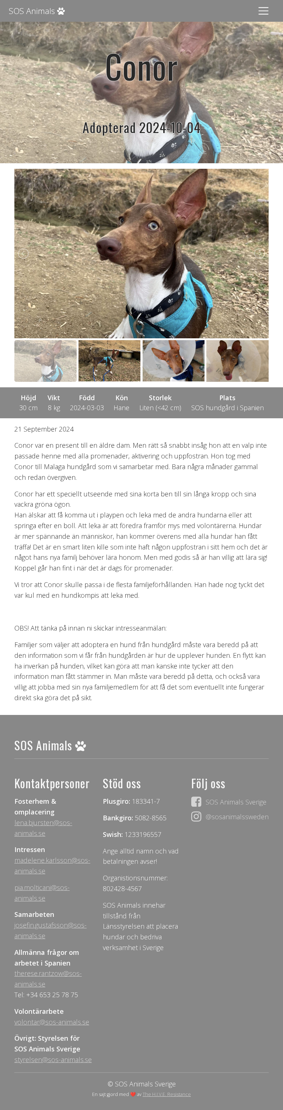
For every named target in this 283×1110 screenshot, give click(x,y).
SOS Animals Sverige (236, 801)
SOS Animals (33, 11)
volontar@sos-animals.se (51, 1022)
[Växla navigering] (263, 11)
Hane (121, 407)
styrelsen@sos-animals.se (53, 1059)
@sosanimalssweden (237, 816)
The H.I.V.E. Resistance (167, 1094)
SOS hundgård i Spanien (227, 407)
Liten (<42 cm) (160, 407)
